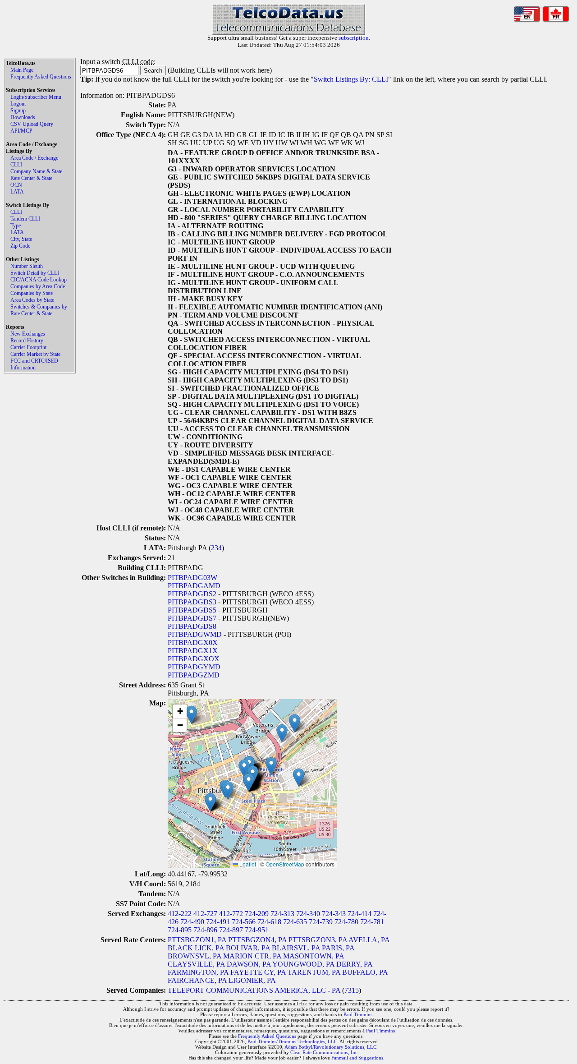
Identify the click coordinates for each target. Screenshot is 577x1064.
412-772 (231, 913)
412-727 (205, 913)
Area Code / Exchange (34, 158)
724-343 (334, 913)
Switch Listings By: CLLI (351, 79)
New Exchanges (27, 334)
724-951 (257, 930)
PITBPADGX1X (193, 650)
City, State (21, 239)
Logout (18, 104)
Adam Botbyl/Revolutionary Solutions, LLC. (331, 1047)
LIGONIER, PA (252, 980)
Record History (26, 340)
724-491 (218, 922)
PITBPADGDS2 (192, 594)
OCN (16, 185)
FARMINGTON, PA (198, 972)
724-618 (269, 922)
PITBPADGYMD (194, 667)
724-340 (308, 913)
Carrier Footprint (28, 347)
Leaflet (247, 864)
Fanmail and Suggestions (357, 1057)
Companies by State (31, 293)
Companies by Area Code (37, 286)
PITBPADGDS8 (192, 626)
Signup (18, 110)
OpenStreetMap (285, 864)
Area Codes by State (32, 300)
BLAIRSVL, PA (296, 948)
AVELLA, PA (368, 940)
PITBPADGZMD (194, 675)
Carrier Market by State (35, 354)
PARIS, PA (338, 948)
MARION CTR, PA (252, 956)
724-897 (231, 930)
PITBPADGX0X (193, 642)
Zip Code (20, 246)
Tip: (86, 79)
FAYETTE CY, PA (258, 972)
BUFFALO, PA (365, 972)
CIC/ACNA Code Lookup (38, 279)
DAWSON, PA (249, 964)
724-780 (346, 922)
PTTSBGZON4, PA (257, 940)
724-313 (282, 913)
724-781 (372, 922)
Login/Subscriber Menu (35, 97)
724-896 (205, 930)
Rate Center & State (31, 178)
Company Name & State (36, 171)
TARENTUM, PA (314, 972)
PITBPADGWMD (195, 634)
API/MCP (21, 131)
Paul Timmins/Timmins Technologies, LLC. (293, 1041)
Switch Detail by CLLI (34, 273)
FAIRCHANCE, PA (197, 980)
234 (216, 548)
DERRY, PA (354, 964)
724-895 (180, 930)
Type (15, 225)
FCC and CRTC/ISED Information (34, 364)
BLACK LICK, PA (196, 948)
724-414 (359, 913)
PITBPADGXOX (194, 659)
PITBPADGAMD (194, 586)
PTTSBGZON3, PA (317, 940)
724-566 (244, 922)
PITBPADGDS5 (192, 610)
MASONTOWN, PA (313, 956)
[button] (244, 768)
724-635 (295, 922)
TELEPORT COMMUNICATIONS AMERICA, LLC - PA (254, 990)
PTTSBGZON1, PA (197, 940)
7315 (351, 990)
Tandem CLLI (25, 219)
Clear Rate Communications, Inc (323, 1052)
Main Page (21, 70)
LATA (17, 192)
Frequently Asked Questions (40, 77)
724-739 (321, 922)
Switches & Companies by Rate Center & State (38, 310)
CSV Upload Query (31, 124)
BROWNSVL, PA (194, 956)
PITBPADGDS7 (192, 618)
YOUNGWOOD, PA (303, 964)
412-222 (180, 913)
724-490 (192, 922)
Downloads (22, 117)
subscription (354, 37)
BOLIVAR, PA (248, 948)
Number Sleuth (26, 266)
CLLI (16, 164)
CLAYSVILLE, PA (196, 964)
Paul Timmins (357, 1014)
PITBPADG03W (192, 577)
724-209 (257, 913)
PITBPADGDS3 (192, 602)
